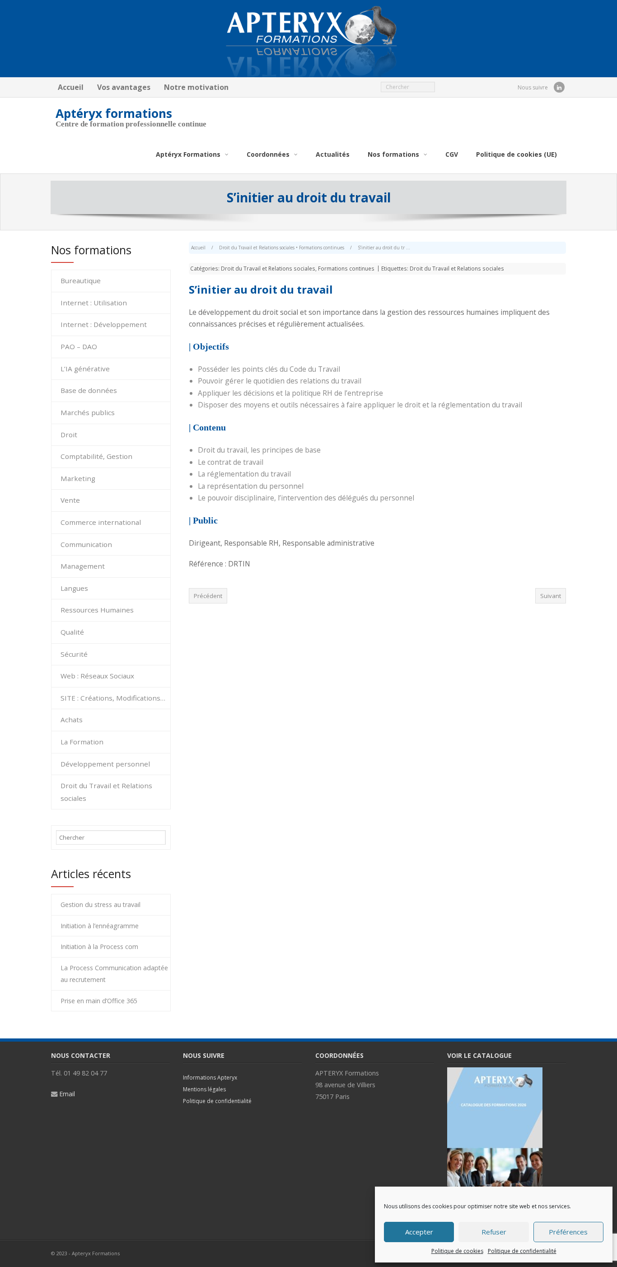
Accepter (419, 1231)
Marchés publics (88, 412)
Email (67, 1093)
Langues (74, 588)
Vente (70, 500)
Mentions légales (204, 1089)
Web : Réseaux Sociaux (97, 675)
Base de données (89, 390)
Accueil (71, 87)
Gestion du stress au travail (100, 904)
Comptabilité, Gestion (96, 456)
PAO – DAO (79, 346)
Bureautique (81, 280)
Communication (86, 544)
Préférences (568, 1231)
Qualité (72, 631)
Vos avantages (123, 87)
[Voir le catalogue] (494, 1072)
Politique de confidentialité (522, 1251)
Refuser (493, 1231)
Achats (72, 719)
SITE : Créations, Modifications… (113, 697)
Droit (69, 434)
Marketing (78, 478)
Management (83, 565)
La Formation (82, 741)
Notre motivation (196, 87)
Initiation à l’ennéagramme (100, 925)
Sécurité (74, 654)
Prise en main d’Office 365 (99, 1000)
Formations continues (321, 247)
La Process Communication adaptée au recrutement (114, 973)
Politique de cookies (457, 1251)
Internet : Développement (104, 324)
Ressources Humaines (97, 609)
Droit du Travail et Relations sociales (256, 247)
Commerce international (101, 522)
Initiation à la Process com (99, 946)
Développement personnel (105, 763)
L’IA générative (85, 368)
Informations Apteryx (210, 1077)
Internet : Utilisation (94, 302)
